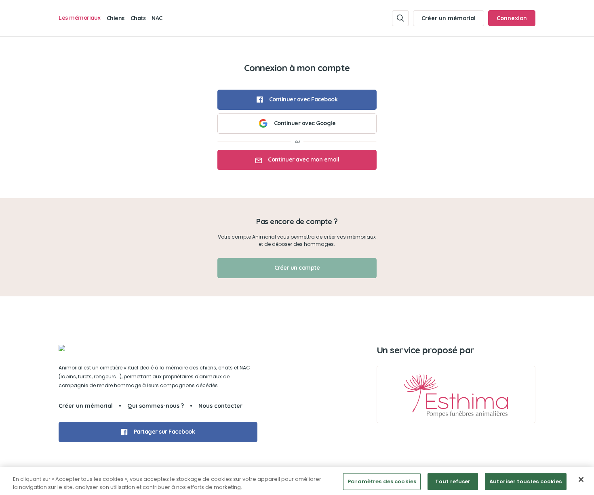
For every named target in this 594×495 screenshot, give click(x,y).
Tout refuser (453, 481)
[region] (297, 481)
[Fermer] (581, 480)
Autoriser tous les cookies (525, 481)
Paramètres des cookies (382, 481)
